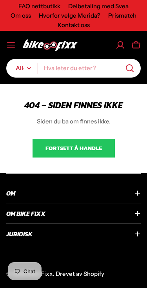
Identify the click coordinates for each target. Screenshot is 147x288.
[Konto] (120, 45)
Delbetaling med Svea (98, 6)
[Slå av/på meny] (11, 45)
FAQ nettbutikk (39, 6)
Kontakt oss (74, 25)
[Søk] (129, 68)
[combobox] (73, 68)
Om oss (21, 15)
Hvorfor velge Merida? (69, 15)
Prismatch (122, 15)
